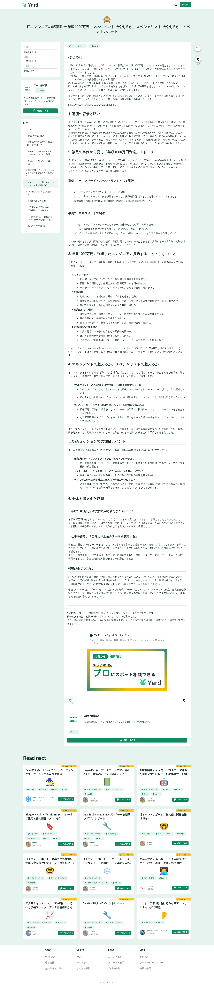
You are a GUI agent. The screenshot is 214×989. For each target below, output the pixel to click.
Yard (33, 5)
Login (185, 4)
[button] (40, 90)
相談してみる (42, 111)
